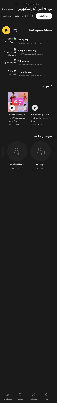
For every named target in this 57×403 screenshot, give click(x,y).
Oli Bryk (40, 164)
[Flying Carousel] (11, 74)
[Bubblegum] (11, 63)
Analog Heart (17, 164)
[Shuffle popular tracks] (15, 30)
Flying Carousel (25, 72)
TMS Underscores (39, 118)
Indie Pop (13, 121)
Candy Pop (23, 39)
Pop (33, 121)
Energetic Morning (27, 50)
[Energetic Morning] (11, 52)
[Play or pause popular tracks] (6, 30)
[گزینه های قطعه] (47, 41)
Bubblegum (23, 61)
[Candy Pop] (11, 41)
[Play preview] (35, 108)
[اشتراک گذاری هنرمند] (32, 16)
